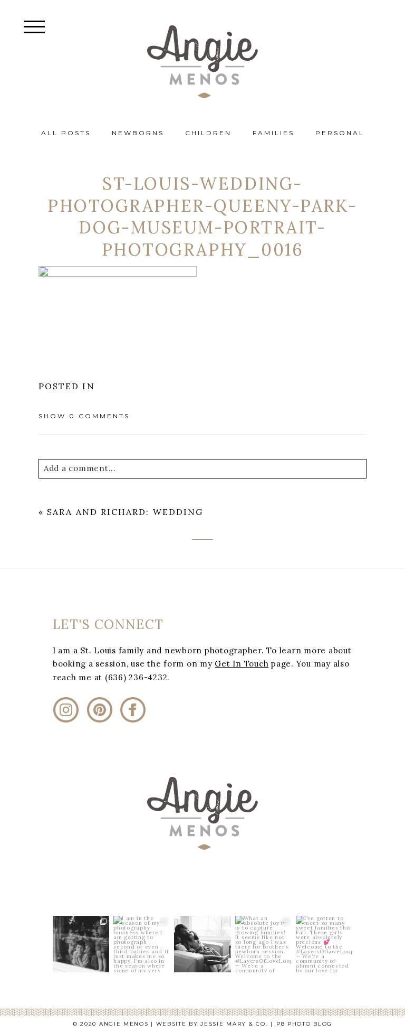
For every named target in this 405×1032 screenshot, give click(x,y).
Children (208, 133)
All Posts (66, 133)
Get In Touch (241, 664)
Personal (339, 133)
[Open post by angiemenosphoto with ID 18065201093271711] (202, 944)
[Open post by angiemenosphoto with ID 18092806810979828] (263, 944)
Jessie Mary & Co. (233, 1023)
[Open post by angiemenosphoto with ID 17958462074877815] (324, 944)
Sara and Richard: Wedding (125, 511)
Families (273, 133)
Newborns (138, 133)
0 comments (84, 416)
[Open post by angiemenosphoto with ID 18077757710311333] (81, 944)
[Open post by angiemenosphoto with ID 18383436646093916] (141, 944)
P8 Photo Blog (304, 1023)
